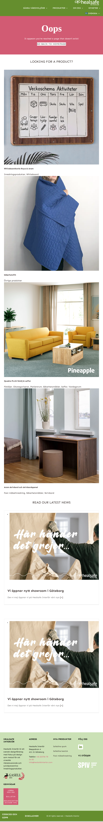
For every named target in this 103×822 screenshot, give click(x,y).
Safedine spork (59, 746)
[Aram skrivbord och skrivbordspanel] (51, 390)
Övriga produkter (13, 280)
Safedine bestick (60, 751)
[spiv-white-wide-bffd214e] (87, 763)
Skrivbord (49, 493)
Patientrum (36, 386)
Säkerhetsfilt (10, 275)
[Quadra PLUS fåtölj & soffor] (51, 284)
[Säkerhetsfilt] (51, 177)
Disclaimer (31, 816)
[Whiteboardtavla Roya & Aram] (51, 71)
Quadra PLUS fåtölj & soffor (17, 381)
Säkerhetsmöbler (51, 386)
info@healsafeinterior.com (40, 762)
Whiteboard (32, 174)
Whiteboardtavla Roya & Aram (19, 168)
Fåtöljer (8, 386)
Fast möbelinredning (14, 493)
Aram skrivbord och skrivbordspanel (21, 487)
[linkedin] (80, 747)
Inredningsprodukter (14, 174)
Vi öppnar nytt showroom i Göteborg (36, 591)
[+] (61, 597)
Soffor (64, 386)
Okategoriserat (21, 386)
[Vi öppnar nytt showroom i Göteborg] (54, 514)
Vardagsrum (75, 386)
